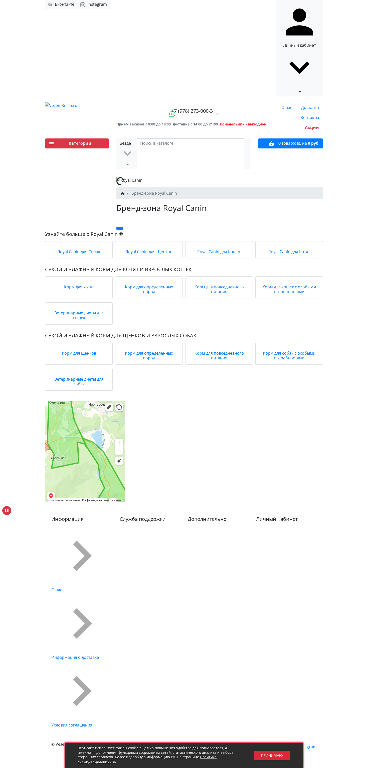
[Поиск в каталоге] (247, 153)
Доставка (310, 107)
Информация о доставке (75, 657)
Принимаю (272, 755)
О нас (286, 107)
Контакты (310, 117)
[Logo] (77, 105)
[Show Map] (6, 510)
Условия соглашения (71, 725)
